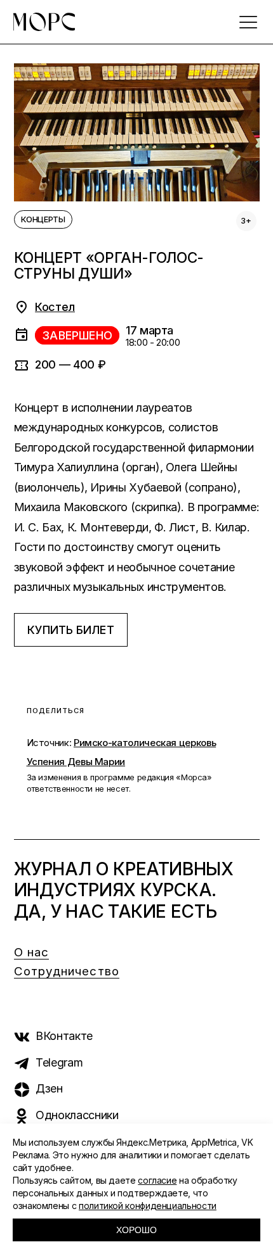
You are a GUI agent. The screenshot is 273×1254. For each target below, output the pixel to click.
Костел (55, 307)
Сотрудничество (66, 971)
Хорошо (136, 1230)
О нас (32, 952)
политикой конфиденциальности (147, 1205)
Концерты (43, 219)
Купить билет (70, 629)
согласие (157, 1180)
